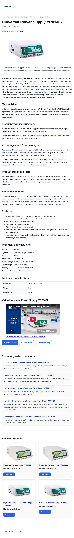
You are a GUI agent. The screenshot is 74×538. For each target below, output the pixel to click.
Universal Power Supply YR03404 (17, 465)
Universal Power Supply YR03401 (53, 503)
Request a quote (10, 343)
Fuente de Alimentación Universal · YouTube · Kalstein (25, 337)
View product (9, 474)
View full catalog (43, 343)
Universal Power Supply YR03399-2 (53, 465)
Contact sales (26, 343)
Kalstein (7, 6)
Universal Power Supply (15, 31)
